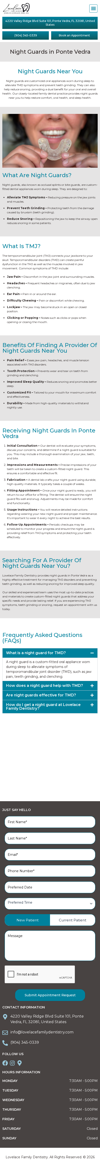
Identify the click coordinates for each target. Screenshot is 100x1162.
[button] (93, 8)
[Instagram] (12, 1063)
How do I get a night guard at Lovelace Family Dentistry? (43, 706)
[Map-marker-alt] (19, 1063)
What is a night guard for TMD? (36, 653)
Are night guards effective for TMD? (41, 695)
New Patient (28, 920)
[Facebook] (5, 1063)
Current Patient (72, 920)
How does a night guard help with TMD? (44, 685)
